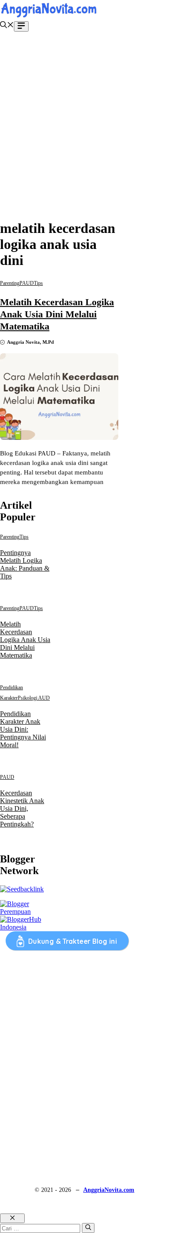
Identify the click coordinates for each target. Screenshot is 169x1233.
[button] (7, 25)
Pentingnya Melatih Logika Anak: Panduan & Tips (24, 564)
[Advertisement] (84, 126)
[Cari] (88, 1228)
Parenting (10, 283)
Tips (38, 283)
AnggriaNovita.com (108, 1190)
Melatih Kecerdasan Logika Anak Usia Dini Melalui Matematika (57, 314)
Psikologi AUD (34, 698)
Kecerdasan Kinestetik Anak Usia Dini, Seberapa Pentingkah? (22, 808)
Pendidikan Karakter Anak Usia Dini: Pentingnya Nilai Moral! (23, 729)
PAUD (27, 283)
